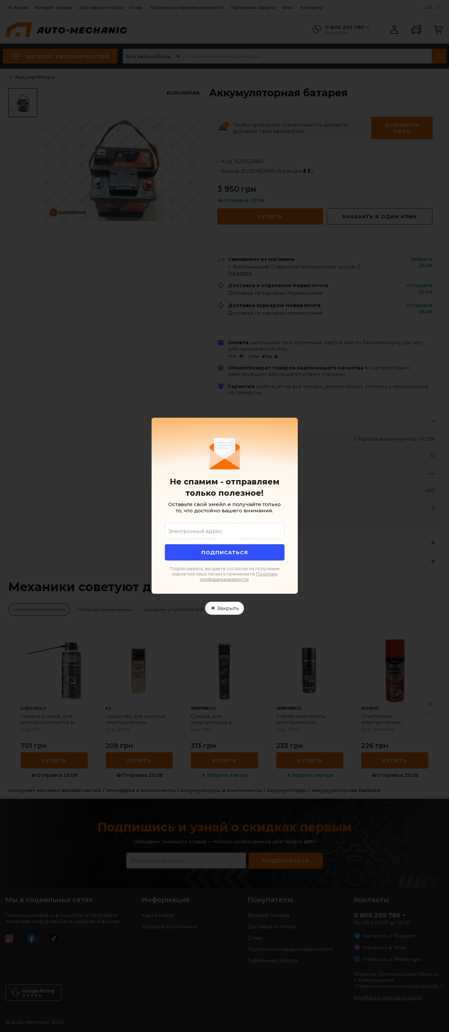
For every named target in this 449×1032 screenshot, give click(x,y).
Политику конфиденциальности (239, 576)
